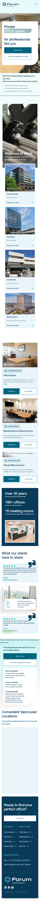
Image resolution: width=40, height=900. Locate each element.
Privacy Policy (8, 892)
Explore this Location (13, 202)
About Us (22, 846)
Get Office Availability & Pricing (18, 56)
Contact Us (11, 391)
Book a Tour (18, 50)
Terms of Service (21, 892)
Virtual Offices (24, 841)
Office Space (23, 832)
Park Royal (11, 237)
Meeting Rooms (24, 837)
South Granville (12, 194)
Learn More (28, 391)
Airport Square (12, 317)
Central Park (11, 280)
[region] (20, 761)
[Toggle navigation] (36, 4)
